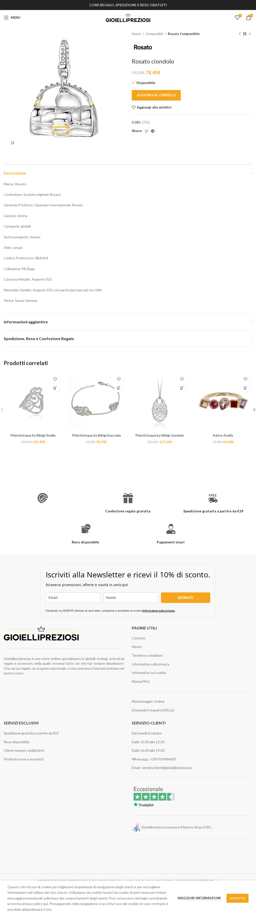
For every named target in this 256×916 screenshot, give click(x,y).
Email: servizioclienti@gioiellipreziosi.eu (162, 767)
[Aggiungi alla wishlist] (55, 379)
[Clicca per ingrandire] (13, 143)
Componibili (154, 34)
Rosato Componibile (184, 34)
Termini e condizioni (147, 655)
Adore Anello (223, 435)
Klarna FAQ (141, 681)
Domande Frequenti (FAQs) (153, 710)
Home (136, 34)
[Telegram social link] (153, 131)
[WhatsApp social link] (147, 131)
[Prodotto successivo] (249, 34)
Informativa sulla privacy (158, 610)
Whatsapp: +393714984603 (154, 759)
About (137, 646)
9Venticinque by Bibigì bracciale (96, 435)
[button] (55, 387)
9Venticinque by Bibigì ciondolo (159, 435)
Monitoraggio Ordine (148, 701)
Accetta (237, 898)
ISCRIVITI (186, 597)
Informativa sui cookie (149, 672)
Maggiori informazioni (200, 898)
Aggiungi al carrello (156, 95)
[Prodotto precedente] (239, 34)
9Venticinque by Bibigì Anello (33, 435)
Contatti (138, 638)
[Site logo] (128, 17)
